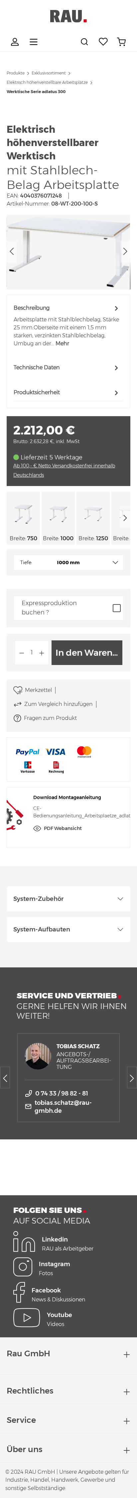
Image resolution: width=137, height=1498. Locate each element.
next (125, 518)
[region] (68, 252)
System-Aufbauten (41, 929)
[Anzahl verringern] (22, 652)
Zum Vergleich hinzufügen (58, 704)
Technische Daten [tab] (37, 367)
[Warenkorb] (121, 42)
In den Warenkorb (89, 652)
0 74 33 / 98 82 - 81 (61, 1093)
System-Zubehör (38, 899)
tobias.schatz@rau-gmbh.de (63, 1106)
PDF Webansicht (63, 828)
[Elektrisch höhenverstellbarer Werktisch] (68, 252)
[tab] (67, 325)
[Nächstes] (125, 252)
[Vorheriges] (12, 252)
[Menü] (34, 42)
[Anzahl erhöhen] (42, 652)
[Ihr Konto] (16, 42)
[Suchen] (85, 42)
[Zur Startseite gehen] (68, 16)
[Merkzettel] (103, 42)
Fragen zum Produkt (50, 718)
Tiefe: (26, 563)
